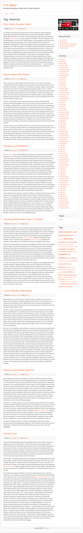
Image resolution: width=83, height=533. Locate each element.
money (70, 269)
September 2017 (64, 141)
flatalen (24, 28)
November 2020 (64, 71)
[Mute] (73, 29)
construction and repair (62, 246)
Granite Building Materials (67, 46)
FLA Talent (9, 5)
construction (71, 244)
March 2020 (63, 87)
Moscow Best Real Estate (16, 74)
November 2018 (64, 114)
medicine (73, 267)
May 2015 (62, 192)
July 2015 (62, 188)
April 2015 (63, 194)
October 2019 (63, 96)
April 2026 (63, 61)
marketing (68, 267)
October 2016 (63, 163)
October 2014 (63, 206)
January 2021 (64, 67)
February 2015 (64, 198)
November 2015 (64, 180)
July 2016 (62, 169)
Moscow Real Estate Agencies (18, 370)
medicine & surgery (63, 269)
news (64, 272)
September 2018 (64, 118)
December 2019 (64, 92)
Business (69, 238)
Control (69, 246)
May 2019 (62, 106)
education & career (66, 249)
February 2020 (64, 88)
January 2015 (64, 200)
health (69, 258)
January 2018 (64, 133)
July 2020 (62, 79)
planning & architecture (63, 277)
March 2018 (63, 130)
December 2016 (64, 159)
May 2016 (62, 172)
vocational (68, 286)
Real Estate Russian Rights (17, 24)
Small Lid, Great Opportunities (68, 44)
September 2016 (64, 165)
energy (60, 251)
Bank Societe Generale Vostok (42, 477)
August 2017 (63, 143)
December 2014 (64, 202)
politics (71, 277)
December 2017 (64, 135)
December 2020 (64, 69)
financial (75, 251)
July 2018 (62, 122)
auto (71, 235)
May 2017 (62, 149)
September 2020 (64, 75)
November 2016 (64, 161)
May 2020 (62, 83)
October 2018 (63, 116)
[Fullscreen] (76, 29)
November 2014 (64, 204)
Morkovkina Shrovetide (42, 410)
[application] (68, 24)
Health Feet (63, 40)
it (66, 263)
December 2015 (64, 178)
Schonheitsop (64, 42)
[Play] (60, 29)
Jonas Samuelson (36, 239)
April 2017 (63, 151)
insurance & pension (66, 261)
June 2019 (63, 104)
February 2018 (64, 131)
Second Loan (10, 433)
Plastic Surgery (64, 48)
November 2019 (64, 94)
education (76, 246)
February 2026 (64, 65)
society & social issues (68, 281)
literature (61, 267)
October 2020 (63, 73)
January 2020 (64, 90)
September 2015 (64, 184)
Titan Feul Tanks (28, 237)
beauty (62, 239)
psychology (61, 279)
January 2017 (64, 157)
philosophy (73, 275)
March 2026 (63, 63)
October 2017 (63, 139)
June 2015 (63, 190)
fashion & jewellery (67, 251)
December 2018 (64, 112)
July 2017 (62, 145)
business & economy (67, 242)
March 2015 (63, 196)
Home (7, 13)
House (60, 261)
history (74, 258)
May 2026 (62, 59)
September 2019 (64, 98)
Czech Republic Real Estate (17, 290)
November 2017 (64, 137)
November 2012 (64, 208)
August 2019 (63, 100)
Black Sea (9, 154)
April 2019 (63, 108)
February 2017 (64, 155)
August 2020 (63, 77)
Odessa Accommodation (15, 146)
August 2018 (63, 120)
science (66, 279)
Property (75, 277)
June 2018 (63, 124)
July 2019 (62, 102)
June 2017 (63, 147)
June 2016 (63, 171)
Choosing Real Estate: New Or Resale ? (23, 219)
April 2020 (63, 85)
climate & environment (63, 244)
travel (68, 284)
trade (63, 284)
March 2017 (63, 153)
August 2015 (63, 186)
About (12, 13)
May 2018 (62, 126)
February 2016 (64, 176)
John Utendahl (14, 38)
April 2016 (63, 174)
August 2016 (63, 167)
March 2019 (63, 110)
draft (72, 246)
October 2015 (63, 182)
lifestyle (69, 264)
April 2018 (63, 128)
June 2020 (63, 81)
